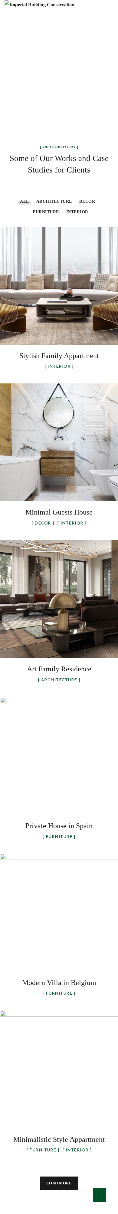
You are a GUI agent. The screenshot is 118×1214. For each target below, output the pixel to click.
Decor (87, 201)
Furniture (46, 212)
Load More (59, 1183)
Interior (77, 212)
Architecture (54, 201)
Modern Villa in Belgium (59, 982)
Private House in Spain (59, 826)
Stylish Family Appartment (59, 356)
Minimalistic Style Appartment (59, 1139)
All (24, 201)
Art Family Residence (59, 669)
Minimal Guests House (59, 512)
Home (20, 86)
